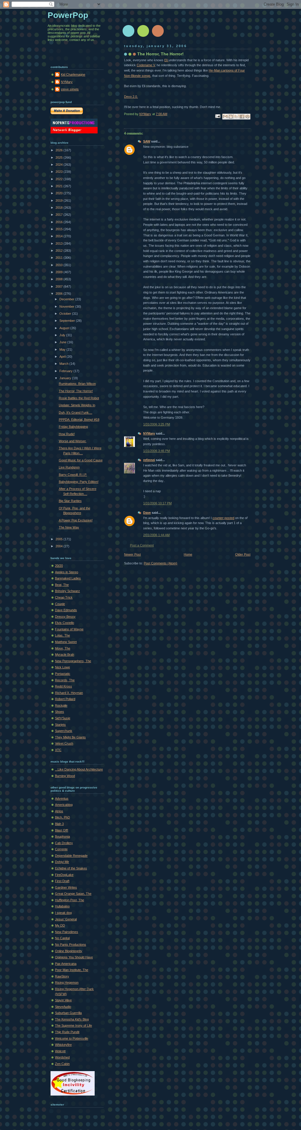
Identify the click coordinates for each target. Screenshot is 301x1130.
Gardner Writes (66, 887)
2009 (59, 272)
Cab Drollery (64, 843)
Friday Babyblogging (73, 426)
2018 (59, 207)
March (64, 363)
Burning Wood (65, 776)
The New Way (69, 527)
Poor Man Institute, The (71, 970)
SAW (146, 141)
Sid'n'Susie (62, 718)
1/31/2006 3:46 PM (156, 451)
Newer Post (132, 554)
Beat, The (62, 584)
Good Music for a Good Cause (81, 460)
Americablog (64, 804)
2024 (59, 164)
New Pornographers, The (73, 661)
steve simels (70, 89)
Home (188, 554)
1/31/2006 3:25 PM (156, 424)
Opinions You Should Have (74, 957)
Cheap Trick (64, 597)
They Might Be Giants (70, 737)
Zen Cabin (62, 1064)
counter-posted (223, 518)
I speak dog (63, 912)
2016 (59, 222)
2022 (59, 179)
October (65, 313)
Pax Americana (65, 963)
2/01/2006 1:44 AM (156, 535)
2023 (59, 171)
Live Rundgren (69, 467)
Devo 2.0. (131, 96)
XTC (58, 750)
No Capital (62, 938)
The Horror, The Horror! (76, 391)
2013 (59, 243)
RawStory (62, 976)
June (63, 342)
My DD (60, 925)
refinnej (149, 460)
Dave (147, 512)
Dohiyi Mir (62, 862)
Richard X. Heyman (69, 693)
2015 (59, 229)
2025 (59, 157)
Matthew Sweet (66, 642)
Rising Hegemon (66, 982)
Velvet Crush (64, 743)
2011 (59, 257)
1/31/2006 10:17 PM (157, 503)
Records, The (65, 680)
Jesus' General (66, 919)
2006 (59, 293)
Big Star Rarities (70, 501)
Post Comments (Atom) (160, 563)
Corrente (61, 849)
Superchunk (63, 731)
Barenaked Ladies (68, 578)
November (67, 306)
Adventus (61, 798)
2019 (59, 200)
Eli (166, 60)
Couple (60, 604)
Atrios (59, 811)
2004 (59, 546)
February (66, 371)
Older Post (242, 554)
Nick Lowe (62, 667)
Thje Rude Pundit (67, 1032)
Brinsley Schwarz (67, 591)
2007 (59, 286)
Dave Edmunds (66, 610)
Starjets (60, 724)
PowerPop (68, 15)
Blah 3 (59, 824)
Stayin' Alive (63, 1000)
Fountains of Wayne (69, 629)
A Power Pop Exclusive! (76, 520)
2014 (59, 236)
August (64, 328)
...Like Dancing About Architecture (79, 769)
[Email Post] (217, 116)
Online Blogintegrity (68, 951)
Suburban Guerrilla (68, 1013)
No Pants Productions (70, 944)
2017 (59, 214)
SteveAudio (63, 1006)
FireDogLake (64, 875)
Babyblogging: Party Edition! (78, 481)
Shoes (59, 711)
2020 (59, 193)
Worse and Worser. (72, 441)
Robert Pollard (65, 699)
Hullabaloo (62, 906)
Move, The (62, 648)
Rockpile (61, 705)
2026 (59, 150)
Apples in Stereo (66, 572)
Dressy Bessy (65, 616)
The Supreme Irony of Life (73, 1025)
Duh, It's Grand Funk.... (75, 412)
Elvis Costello (64, 622)
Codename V (146, 65)
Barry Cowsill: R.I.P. (73, 474)
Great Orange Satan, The (73, 893)
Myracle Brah (64, 654)
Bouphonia (62, 836)
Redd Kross (63, 686)
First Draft (62, 881)
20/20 (59, 565)
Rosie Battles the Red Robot (79, 398)
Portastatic (62, 673)
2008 (59, 279)
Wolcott (60, 1051)
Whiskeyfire (63, 1044)
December (67, 299)
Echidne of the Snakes (71, 868)
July (62, 335)
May (62, 349)
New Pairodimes (66, 932)
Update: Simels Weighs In (77, 405)
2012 (59, 250)
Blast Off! (61, 830)
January (65, 378)
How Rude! (67, 434)
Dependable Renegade (71, 855)
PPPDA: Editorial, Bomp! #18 (79, 419)
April (62, 356)
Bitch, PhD (62, 817)
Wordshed (62, 1057)
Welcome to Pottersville (71, 1038)
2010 (59, 265)
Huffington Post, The (69, 900)
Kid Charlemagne (73, 74)
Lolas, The (62, 635)
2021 (59, 186)
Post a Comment (142, 545)
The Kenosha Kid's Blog (72, 1019)
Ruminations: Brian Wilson (77, 383)
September (67, 320)
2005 (59, 539)
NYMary (149, 433)
